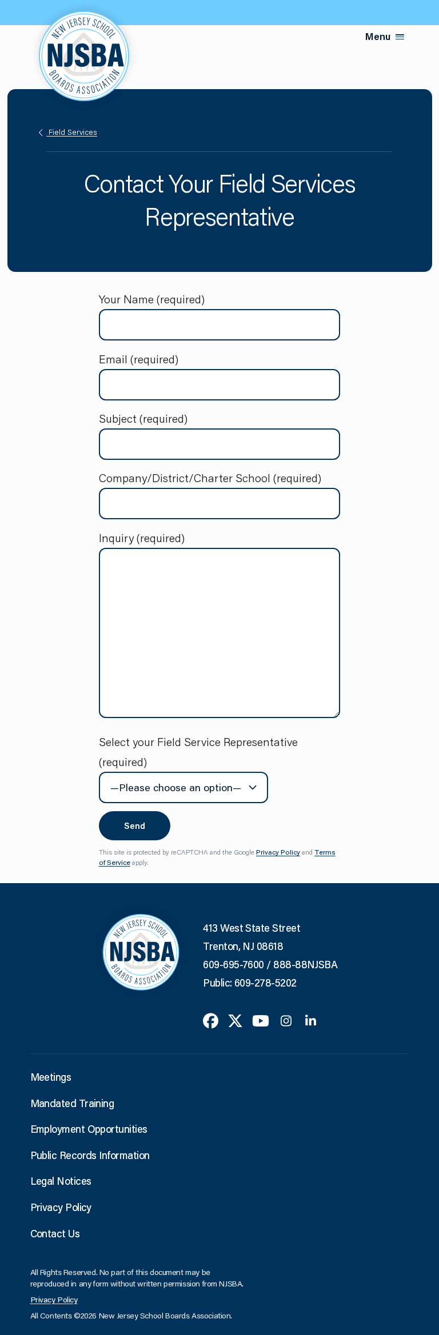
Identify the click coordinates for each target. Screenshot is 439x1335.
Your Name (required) (152, 298)
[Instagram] (286, 1019)
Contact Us (55, 1233)
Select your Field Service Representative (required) (198, 751)
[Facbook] (210, 1019)
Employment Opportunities (88, 1129)
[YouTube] (260, 1019)
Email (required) (138, 358)
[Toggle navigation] (400, 37)
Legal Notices (60, 1181)
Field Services (71, 132)
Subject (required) (143, 418)
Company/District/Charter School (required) (210, 477)
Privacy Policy (278, 852)
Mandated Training (72, 1103)
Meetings (50, 1077)
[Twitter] (235, 1019)
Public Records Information (90, 1155)
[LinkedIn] (310, 1019)
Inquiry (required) (142, 537)
